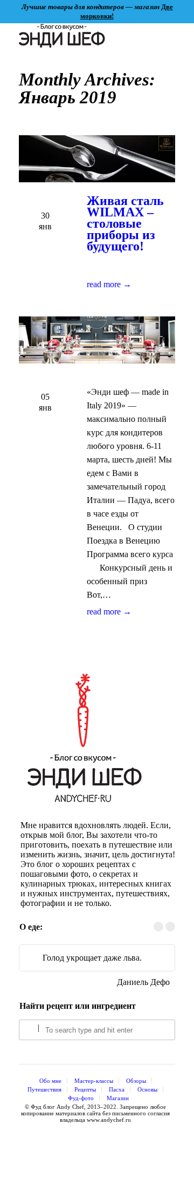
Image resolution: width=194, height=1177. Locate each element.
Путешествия (44, 1089)
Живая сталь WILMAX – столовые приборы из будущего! (125, 223)
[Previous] (158, 926)
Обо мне (50, 1080)
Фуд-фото (81, 1098)
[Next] (170, 926)
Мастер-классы (93, 1080)
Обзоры (136, 1080)
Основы (147, 1089)
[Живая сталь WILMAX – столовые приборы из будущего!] (97, 159)
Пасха (116, 1089)
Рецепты (85, 1089)
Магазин (118, 1098)
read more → (109, 284)
